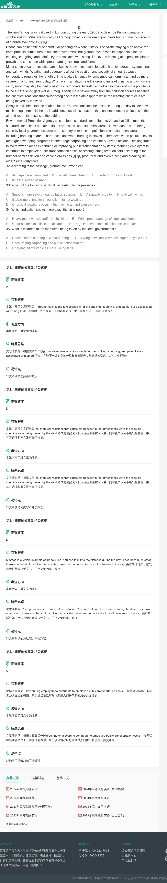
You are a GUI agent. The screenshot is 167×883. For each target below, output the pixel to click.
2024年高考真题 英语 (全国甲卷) (103, 789)
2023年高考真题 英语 (96, 806)
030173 (85, 878)
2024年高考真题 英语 (23, 789)
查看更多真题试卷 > (17, 824)
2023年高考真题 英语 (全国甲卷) (31, 806)
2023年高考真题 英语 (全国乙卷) (103, 815)
